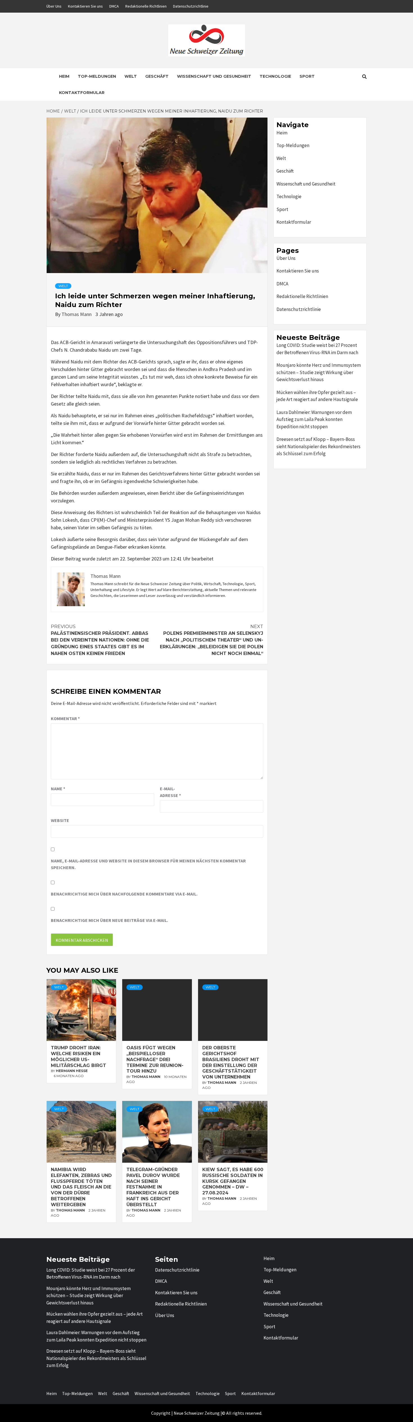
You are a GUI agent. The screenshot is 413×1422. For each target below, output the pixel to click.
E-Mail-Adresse (170, 792)
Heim (64, 76)
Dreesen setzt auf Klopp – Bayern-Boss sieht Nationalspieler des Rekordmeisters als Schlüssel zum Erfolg (318, 446)
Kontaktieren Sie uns (85, 6)
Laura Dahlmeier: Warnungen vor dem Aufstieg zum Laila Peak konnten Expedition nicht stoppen (314, 419)
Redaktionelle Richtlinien (146, 6)
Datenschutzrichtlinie (190, 6)
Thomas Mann (77, 314)
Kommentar (65, 718)
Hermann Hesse (72, 1071)
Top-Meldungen (97, 76)
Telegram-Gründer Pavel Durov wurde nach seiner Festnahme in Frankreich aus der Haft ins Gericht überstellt (153, 1187)
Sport (307, 76)
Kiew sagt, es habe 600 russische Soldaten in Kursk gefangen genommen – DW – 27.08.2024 (232, 1181)
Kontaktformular (82, 92)
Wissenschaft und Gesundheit (214, 76)
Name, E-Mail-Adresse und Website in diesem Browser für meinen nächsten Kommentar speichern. (148, 864)
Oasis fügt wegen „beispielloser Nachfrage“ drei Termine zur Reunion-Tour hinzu (154, 1059)
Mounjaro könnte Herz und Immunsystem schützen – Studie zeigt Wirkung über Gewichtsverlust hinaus (318, 372)
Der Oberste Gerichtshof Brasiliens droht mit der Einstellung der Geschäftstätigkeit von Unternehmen (230, 1062)
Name (58, 788)
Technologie (275, 76)
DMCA (114, 6)
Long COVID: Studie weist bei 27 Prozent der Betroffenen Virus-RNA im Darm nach (317, 349)
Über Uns (54, 6)
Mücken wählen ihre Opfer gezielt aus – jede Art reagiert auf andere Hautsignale (317, 396)
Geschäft (157, 76)
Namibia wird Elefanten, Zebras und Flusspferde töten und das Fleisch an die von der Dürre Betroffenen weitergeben (81, 1187)
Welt (130, 76)
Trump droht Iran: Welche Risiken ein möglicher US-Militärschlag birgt (78, 1056)
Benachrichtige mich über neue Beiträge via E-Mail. (109, 920)
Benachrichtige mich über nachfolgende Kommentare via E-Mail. (124, 894)
